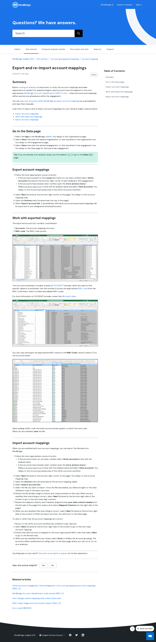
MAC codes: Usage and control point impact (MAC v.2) (36, 603)
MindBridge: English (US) (23, 59)
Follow (94, 75)
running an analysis (27, 87)
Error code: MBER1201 (21, 608)
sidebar (48, 136)
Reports (97, 49)
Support (110, 49)
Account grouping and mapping (65, 59)
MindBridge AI (107, 5)
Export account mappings (27, 113)
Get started (31, 49)
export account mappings (68, 101)
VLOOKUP (58, 285)
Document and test (79, 49)
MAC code (83, 288)
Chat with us (43, 553)
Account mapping (90, 59)
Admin (17, 49)
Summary (110, 77)
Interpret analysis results (53, 49)
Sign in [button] (139, 5)
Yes (43, 565)
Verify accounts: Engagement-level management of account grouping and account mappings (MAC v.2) (54, 587)
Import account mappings (27, 119)
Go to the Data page (115, 82)
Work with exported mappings (28, 116)
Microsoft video (69, 296)
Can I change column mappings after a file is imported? (36, 598)
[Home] (21, 5)
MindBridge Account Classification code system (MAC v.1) (38, 593)
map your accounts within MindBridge (37, 101)
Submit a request (124, 5)
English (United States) (52, 635)
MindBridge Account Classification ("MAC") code (45, 93)
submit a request (60, 553)
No (52, 565)
